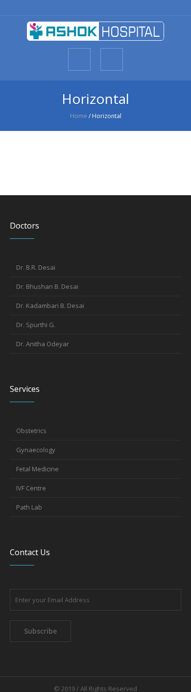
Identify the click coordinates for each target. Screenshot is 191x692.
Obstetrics (31, 430)
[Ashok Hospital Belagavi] (95, 31)
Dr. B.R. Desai (35, 267)
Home (78, 116)
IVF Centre (31, 488)
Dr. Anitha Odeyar (42, 343)
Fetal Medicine (37, 468)
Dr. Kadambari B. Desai (50, 305)
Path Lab (29, 507)
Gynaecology (35, 449)
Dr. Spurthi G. (35, 324)
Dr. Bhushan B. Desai (47, 286)
